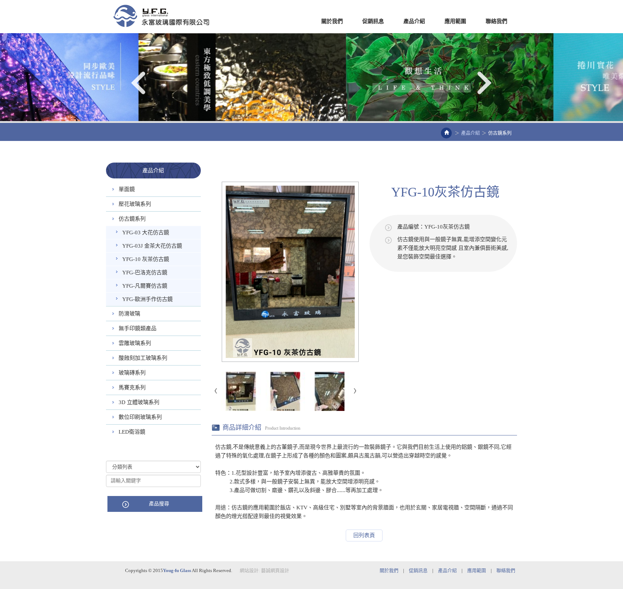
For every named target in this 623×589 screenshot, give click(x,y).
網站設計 (249, 570)
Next (484, 82)
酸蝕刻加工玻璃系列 (143, 358)
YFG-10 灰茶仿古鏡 (145, 259)
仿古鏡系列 (132, 219)
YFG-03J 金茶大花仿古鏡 (152, 246)
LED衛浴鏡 (132, 432)
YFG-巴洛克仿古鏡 (144, 272)
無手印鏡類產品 (137, 328)
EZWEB (161, 16)
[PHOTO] (290, 272)
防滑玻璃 (129, 313)
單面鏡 (127, 189)
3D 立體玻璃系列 (139, 402)
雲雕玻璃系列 (135, 343)
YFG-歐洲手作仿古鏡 (147, 299)
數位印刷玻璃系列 (140, 417)
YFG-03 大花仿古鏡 (145, 232)
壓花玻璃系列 (135, 204)
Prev (139, 82)
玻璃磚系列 (132, 373)
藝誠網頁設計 (275, 570)
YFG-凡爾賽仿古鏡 (144, 286)
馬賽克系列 (132, 387)
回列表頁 (364, 535)
